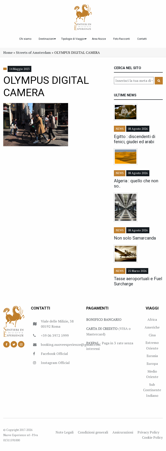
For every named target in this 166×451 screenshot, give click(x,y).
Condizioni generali (93, 432)
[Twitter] (14, 344)
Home (8, 52)
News (120, 129)
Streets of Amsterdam (33, 52)
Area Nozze (99, 38)
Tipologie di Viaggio (73, 38)
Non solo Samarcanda (135, 238)
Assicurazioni (122, 432)
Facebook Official (54, 353)
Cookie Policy (152, 437)
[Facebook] (6, 344)
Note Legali (64, 432)
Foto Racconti (121, 38)
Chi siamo (25, 38)
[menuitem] (25, 39)
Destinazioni (46, 38)
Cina (152, 335)
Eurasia (152, 355)
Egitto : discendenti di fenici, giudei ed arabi (134, 139)
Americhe (152, 327)
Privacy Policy (148, 432)
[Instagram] (21, 344)
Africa (152, 319)
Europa (152, 363)
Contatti (142, 38)
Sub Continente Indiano (152, 390)
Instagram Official (55, 362)
